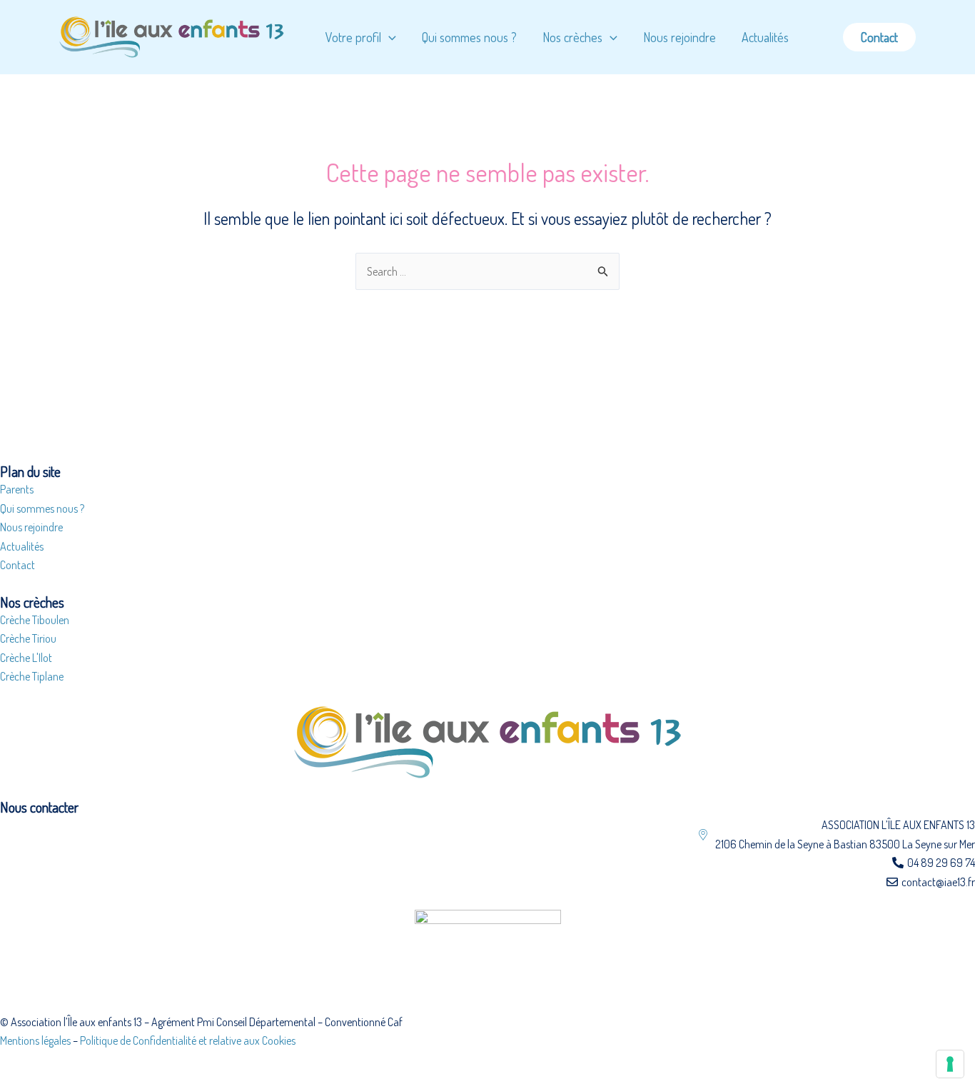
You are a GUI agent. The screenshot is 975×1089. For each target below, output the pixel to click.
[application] (388, 37)
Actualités (765, 37)
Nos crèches (572, 37)
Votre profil (353, 37)
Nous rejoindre (679, 37)
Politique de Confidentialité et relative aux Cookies (187, 1040)
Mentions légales (35, 1040)
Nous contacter (39, 807)
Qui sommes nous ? (469, 37)
